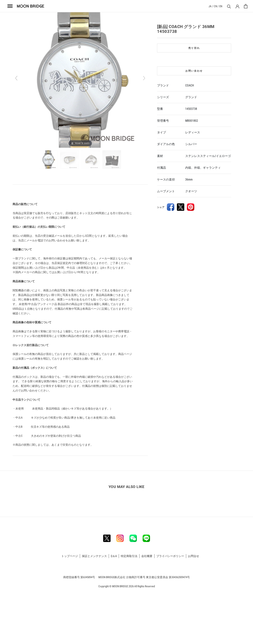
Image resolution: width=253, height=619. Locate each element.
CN (215, 6)
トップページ (69, 556)
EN (220, 6)
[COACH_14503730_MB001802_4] (111, 159)
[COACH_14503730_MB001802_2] (69, 159)
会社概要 (146, 556)
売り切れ (194, 48)
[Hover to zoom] (80, 79)
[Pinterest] (190, 207)
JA (210, 6)
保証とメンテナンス (94, 556)
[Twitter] (180, 207)
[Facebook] (170, 207)
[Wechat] (133, 538)
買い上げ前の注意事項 (27, 193)
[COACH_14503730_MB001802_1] (48, 159)
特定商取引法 (129, 556)
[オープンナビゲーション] (10, 6)
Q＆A (114, 556)
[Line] (146, 538)
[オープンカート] (245, 6)
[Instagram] (120, 538)
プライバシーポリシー (170, 556)
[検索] (228, 6)
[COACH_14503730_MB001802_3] (90, 159)
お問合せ (193, 556)
